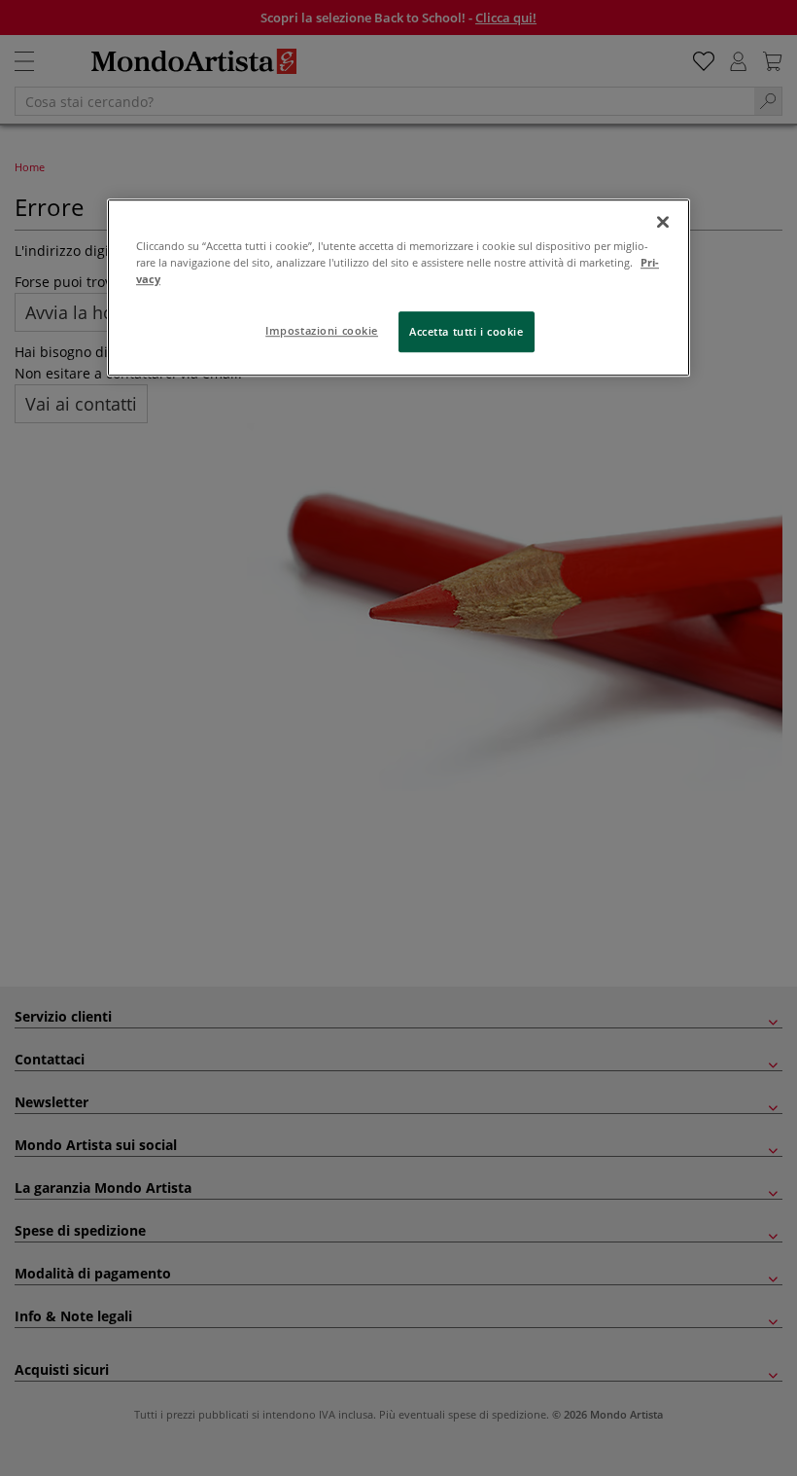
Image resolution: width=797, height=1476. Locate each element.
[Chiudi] (662, 221)
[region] (398, 287)
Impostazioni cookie (321, 330)
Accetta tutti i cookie (466, 331)
